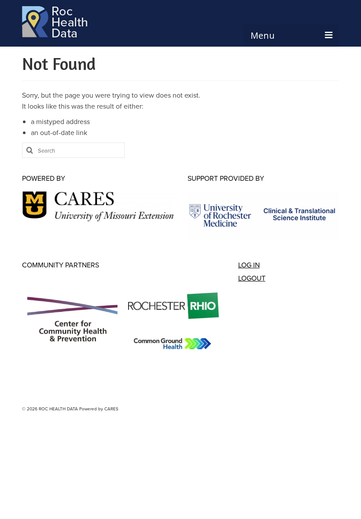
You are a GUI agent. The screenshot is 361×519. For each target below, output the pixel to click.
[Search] (28, 150)
